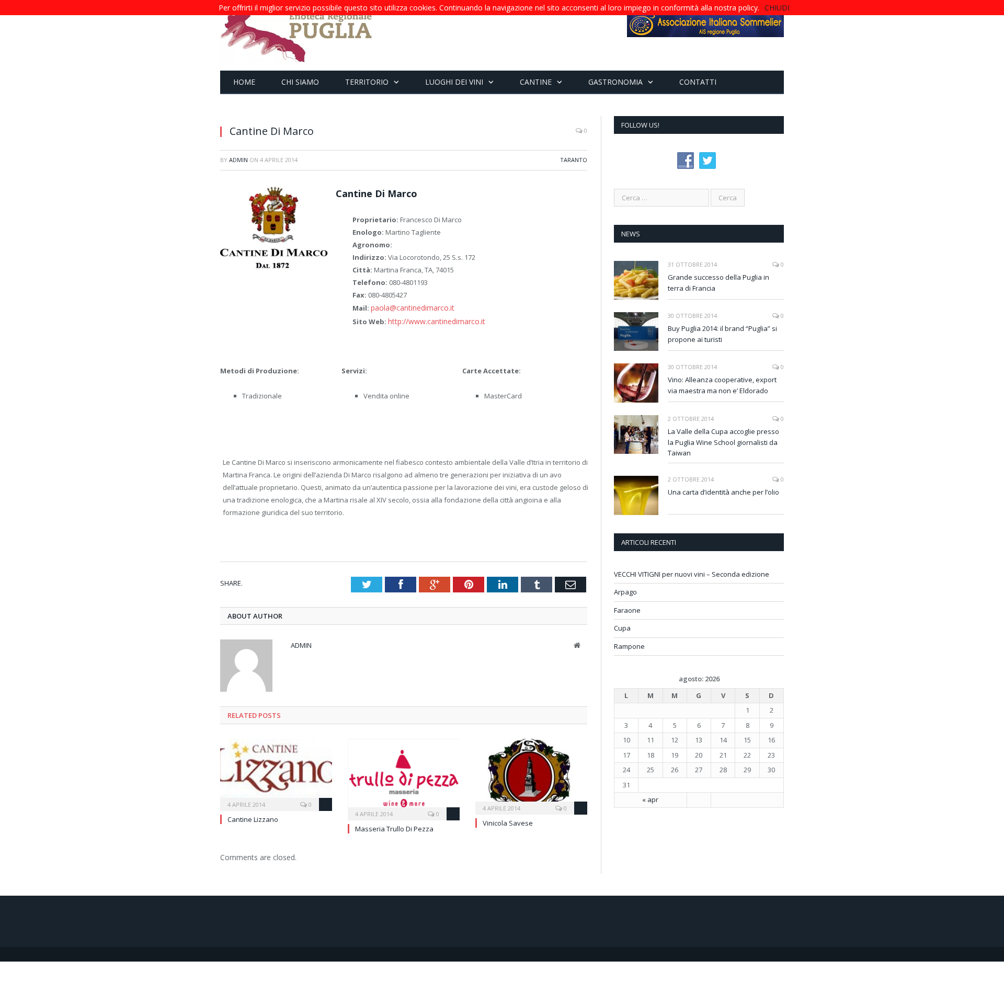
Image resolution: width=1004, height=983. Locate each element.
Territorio (367, 82)
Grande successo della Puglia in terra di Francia (718, 282)
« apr (650, 799)
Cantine (536, 82)
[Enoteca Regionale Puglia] (296, 35)
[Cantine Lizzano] (276, 771)
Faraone (627, 610)
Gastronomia (615, 82)
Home (244, 82)
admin (238, 160)
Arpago (625, 592)
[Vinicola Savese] (531, 773)
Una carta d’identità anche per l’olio (723, 492)
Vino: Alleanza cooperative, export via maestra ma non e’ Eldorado (722, 385)
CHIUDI (777, 8)
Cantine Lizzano (252, 817)
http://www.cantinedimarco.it (433, 320)
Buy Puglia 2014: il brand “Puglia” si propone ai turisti (722, 334)
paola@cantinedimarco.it (410, 307)
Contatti (697, 82)
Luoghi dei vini (454, 82)
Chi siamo (300, 82)
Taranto (573, 160)
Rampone (629, 646)
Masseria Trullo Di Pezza (394, 826)
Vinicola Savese (508, 821)
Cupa (622, 628)
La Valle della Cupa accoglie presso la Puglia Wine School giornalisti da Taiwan (723, 442)
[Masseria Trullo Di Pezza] (404, 776)
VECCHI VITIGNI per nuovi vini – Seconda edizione (691, 574)
